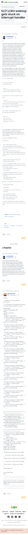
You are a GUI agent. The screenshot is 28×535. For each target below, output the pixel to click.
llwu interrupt (19, 225)
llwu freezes (12, 225)
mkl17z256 (6, 227)
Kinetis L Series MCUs (9, 216)
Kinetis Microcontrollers (8, 7)
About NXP (5, 511)
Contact (6, 513)
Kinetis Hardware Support (15, 214)
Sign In (25, 2)
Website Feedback (17, 522)
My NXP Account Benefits (17, 513)
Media (24, 511)
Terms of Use (7, 520)
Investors (18, 511)
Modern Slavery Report (22, 520)
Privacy (2, 520)
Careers (12, 511)
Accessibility (9, 522)
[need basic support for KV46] (20, 244)
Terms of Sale (14, 520)
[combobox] (14, 20)
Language (22, 6)
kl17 (5, 225)
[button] (15, 37)
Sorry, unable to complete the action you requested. (12, 530)
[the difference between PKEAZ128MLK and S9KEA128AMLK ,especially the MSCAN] (22, 244)
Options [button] (23, 27)
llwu (7, 225)
